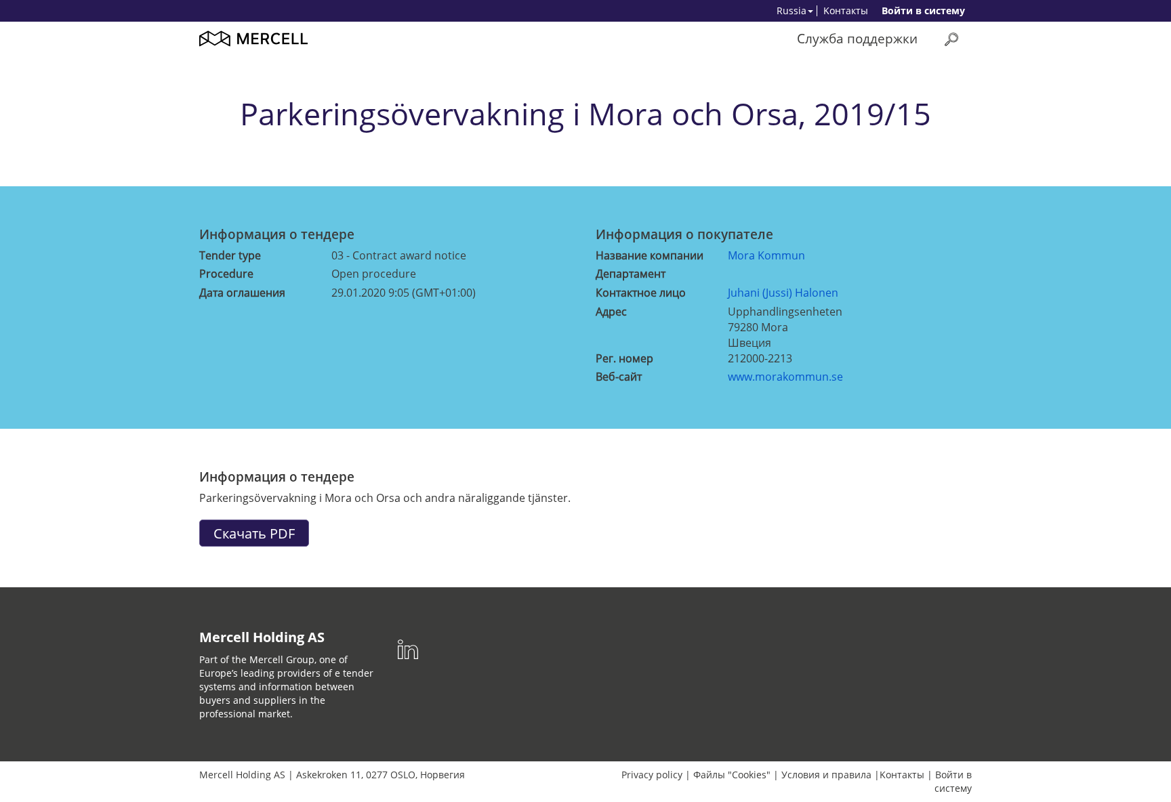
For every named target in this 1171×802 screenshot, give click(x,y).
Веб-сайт (619, 376)
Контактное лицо (641, 292)
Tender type (230, 255)
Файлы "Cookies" (732, 774)
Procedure (226, 273)
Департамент (630, 273)
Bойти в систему (923, 10)
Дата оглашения (242, 292)
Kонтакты (845, 10)
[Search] (951, 39)
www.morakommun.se (785, 376)
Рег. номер (624, 358)
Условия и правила (826, 774)
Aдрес (611, 311)
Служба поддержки (857, 38)
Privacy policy (651, 774)
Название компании (649, 255)
